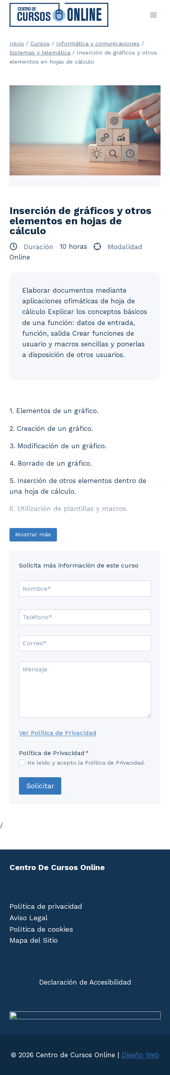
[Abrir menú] (153, 15)
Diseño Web (140, 1055)
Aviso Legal (28, 917)
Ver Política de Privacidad (57, 733)
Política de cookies (41, 929)
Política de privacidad (45, 906)
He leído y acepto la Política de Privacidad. (86, 762)
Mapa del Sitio (33, 940)
